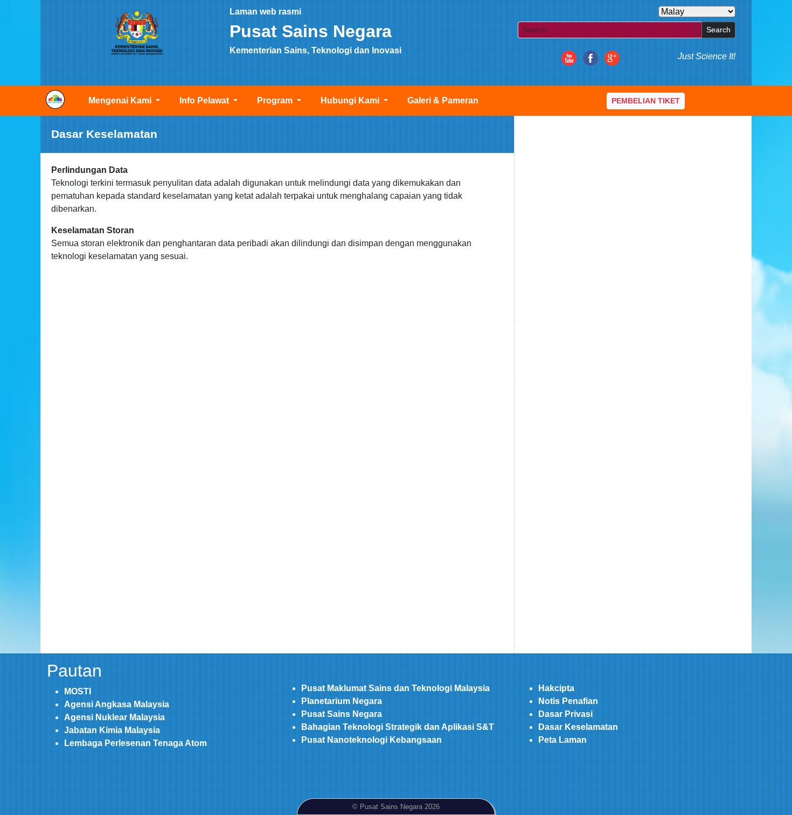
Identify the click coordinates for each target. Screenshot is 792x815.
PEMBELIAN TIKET (646, 100)
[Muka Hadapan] (137, 32)
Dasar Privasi (565, 714)
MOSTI (77, 691)
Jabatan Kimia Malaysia (112, 730)
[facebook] (590, 57)
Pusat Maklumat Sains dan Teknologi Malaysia (395, 688)
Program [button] (276, 100)
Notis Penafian (568, 701)
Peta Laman (562, 739)
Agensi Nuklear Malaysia (114, 717)
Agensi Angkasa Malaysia (116, 704)
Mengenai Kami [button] (121, 100)
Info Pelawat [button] (205, 100)
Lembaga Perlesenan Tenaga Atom (135, 743)
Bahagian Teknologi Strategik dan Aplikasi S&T (397, 727)
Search (718, 29)
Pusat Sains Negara (341, 714)
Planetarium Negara (341, 701)
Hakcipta (556, 688)
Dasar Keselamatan (578, 727)
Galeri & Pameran (442, 100)
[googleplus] (612, 57)
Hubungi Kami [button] (351, 100)
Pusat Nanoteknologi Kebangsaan (371, 739)
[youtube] (569, 57)
